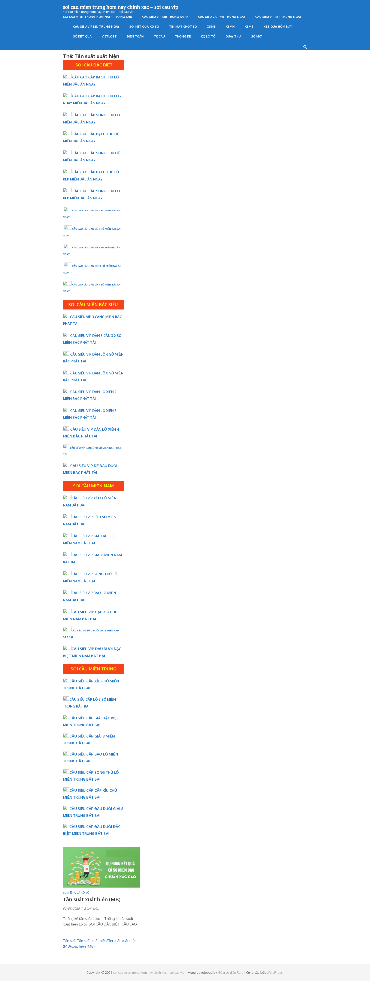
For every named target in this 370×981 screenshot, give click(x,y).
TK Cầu (159, 36)
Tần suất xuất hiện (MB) (92, 899)
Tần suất (70, 940)
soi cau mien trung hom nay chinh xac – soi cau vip (120, 6)
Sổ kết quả (82, 36)
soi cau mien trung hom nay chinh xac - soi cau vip (149, 972)
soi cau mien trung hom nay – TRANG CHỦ (97, 16)
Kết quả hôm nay (278, 26)
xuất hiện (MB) (83, 946)
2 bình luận (91, 908)
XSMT (249, 26)
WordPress (275, 972)
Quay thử (233, 36)
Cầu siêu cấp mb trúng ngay (221, 16)
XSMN (230, 26)
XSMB (211, 26)
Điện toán (135, 36)
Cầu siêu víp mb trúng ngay (165, 16)
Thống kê (183, 36)
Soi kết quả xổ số (144, 26)
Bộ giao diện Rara (230, 972)
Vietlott (109, 36)
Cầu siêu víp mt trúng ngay (278, 16)
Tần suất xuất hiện (92, 940)
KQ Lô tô (208, 36)
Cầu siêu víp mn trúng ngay (96, 26)
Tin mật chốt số (183, 26)
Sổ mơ (256, 36)
